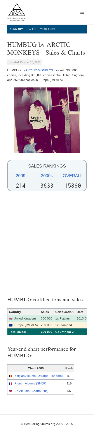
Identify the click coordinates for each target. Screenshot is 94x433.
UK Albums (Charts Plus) (31, 391)
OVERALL (73, 175)
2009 (20, 175)
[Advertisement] (47, 244)
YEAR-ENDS (47, 29)
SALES (31, 29)
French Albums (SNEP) (30, 383)
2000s (47, 175)
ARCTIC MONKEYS (39, 70)
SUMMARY (16, 29)
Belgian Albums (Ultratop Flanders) (38, 375)
